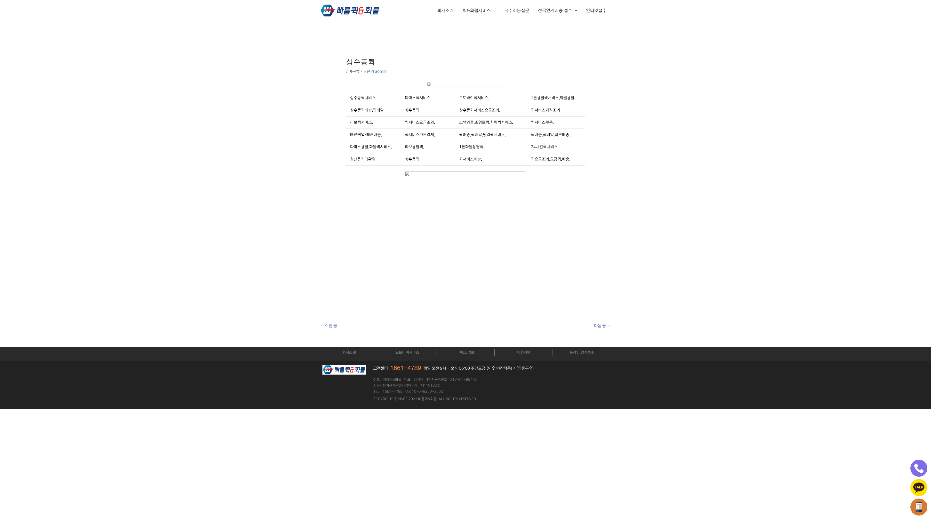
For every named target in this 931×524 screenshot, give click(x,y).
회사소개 (445, 10)
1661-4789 (405, 368)
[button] (493, 10)
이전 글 (329, 326)
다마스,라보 (465, 352)
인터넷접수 (596, 10)
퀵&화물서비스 (477, 10)
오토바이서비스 (407, 352)
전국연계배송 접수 (555, 10)
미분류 (354, 71)
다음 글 (602, 326)
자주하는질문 (517, 10)
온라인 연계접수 (582, 352)
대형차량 (523, 352)
